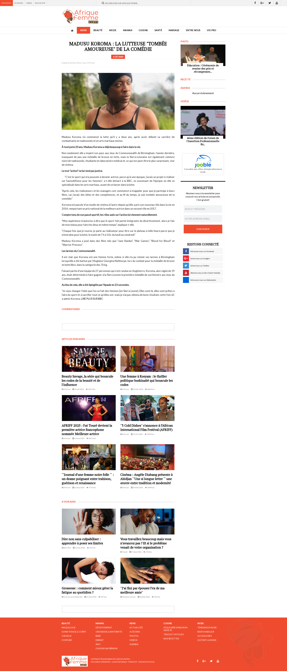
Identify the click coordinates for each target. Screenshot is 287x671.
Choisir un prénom (106, 648)
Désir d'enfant (104, 627)
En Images (18, 3)
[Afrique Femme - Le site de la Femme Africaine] (80, 16)
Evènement (6, 3)
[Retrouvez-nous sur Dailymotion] (283, 3)
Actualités (136, 627)
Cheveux (66, 636)
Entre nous (193, 30)
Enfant (100, 640)
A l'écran (135, 631)
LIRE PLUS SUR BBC (92, 298)
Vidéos (29, 3)
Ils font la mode (206, 640)
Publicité (132, 662)
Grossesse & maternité (109, 631)
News (83, 30)
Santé (158, 30)
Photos (134, 636)
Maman (127, 30)
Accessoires (204, 636)
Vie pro (211, 30)
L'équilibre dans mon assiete (175, 628)
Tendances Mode (207, 627)
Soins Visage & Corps (74, 631)
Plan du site (40, 3)
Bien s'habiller (205, 631)
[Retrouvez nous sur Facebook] (255, 3)
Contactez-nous (146, 662)
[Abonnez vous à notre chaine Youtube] (276, 3)
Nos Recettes (171, 638)
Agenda (134, 644)
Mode (112, 30)
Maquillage (68, 627)
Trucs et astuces (174, 634)
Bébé (98, 636)
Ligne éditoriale (119, 662)
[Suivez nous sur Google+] (262, 3)
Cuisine (143, 30)
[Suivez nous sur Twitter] (269, 3)
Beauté (98, 30)
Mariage (174, 30)
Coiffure (67, 640)
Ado (98, 644)
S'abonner (203, 229)
